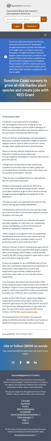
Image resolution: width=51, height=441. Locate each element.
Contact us (31, 26)
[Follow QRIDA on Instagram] (14, 363)
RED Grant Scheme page (27, 312)
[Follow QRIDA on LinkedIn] (36, 363)
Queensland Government (24, 435)
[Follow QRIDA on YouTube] (29, 363)
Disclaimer (25, 403)
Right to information (25, 409)
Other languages (24, 417)
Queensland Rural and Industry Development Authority (21, 12)
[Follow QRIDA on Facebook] (22, 363)
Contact (25, 422)
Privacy (25, 406)
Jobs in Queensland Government (24, 414)
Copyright (25, 400)
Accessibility (25, 411)
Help (24, 420)
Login (17, 26)
